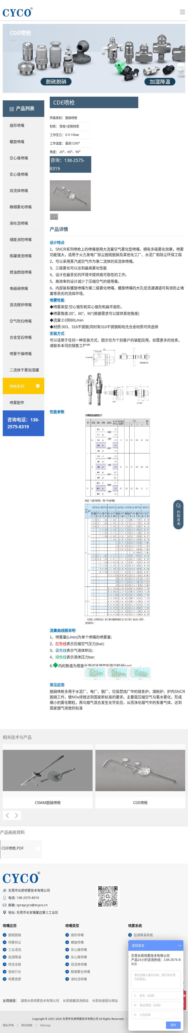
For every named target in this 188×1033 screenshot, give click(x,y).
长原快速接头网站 (105, 1000)
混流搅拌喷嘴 (21, 304)
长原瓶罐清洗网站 (75, 1000)
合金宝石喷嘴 (21, 337)
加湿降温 (14, 957)
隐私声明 (8, 1025)
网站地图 (26, 1025)
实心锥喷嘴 (19, 174)
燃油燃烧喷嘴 (21, 272)
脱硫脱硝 (14, 935)
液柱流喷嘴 (19, 223)
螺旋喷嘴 (17, 141)
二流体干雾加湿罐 (24, 370)
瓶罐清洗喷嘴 (21, 255)
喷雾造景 (14, 979)
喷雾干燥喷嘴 (21, 353)
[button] (57, 201)
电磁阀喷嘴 (19, 288)
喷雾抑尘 (14, 942)
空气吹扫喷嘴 (21, 321)
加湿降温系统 (143, 935)
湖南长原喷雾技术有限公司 (40, 1000)
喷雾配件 (17, 402)
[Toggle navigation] (182, 12)
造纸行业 (14, 971)
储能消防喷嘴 (21, 239)
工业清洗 (14, 949)
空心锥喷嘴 (19, 158)
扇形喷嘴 (17, 125)
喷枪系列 (17, 386)
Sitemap (45, 1025)
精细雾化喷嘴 (21, 206)
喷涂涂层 (14, 964)
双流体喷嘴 (19, 190)
